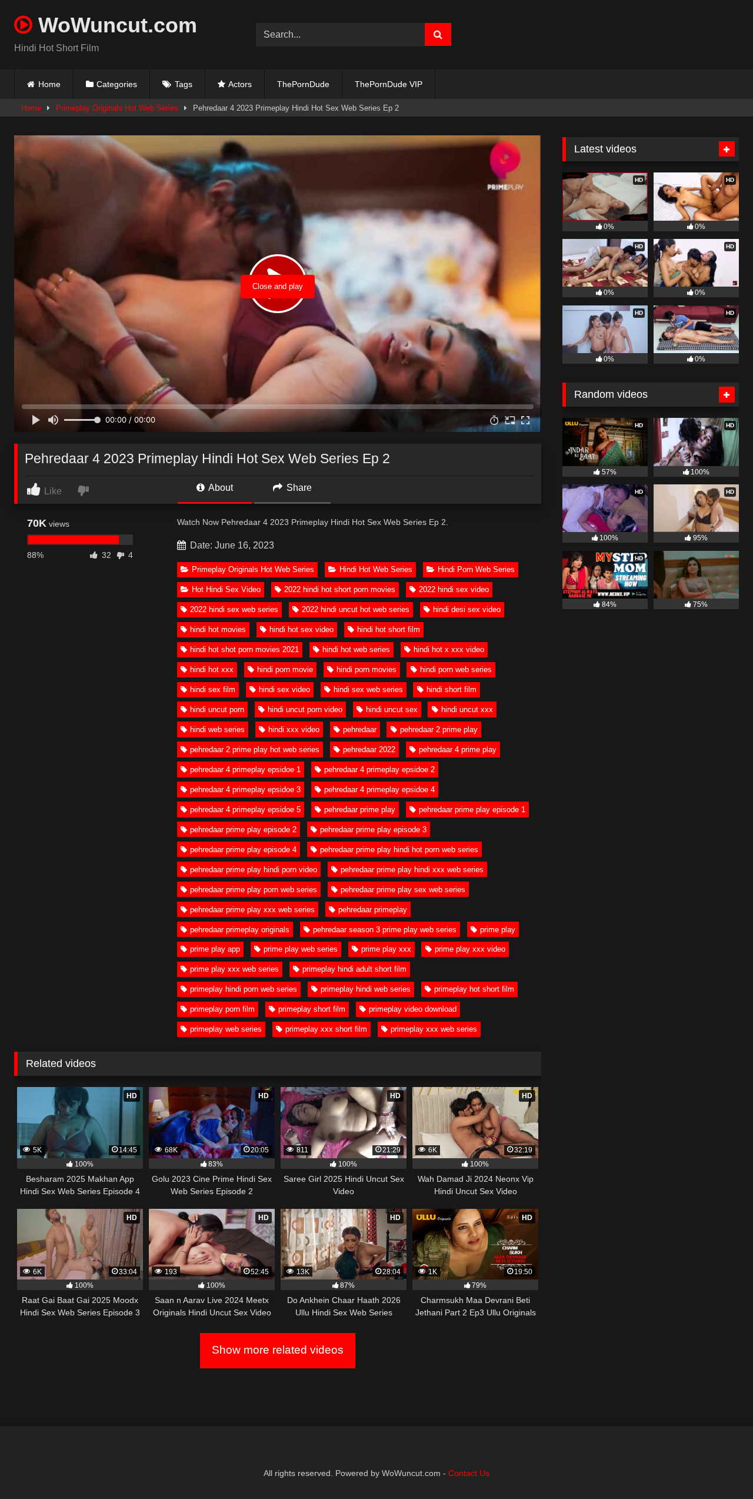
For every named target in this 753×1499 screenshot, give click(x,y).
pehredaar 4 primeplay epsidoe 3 (245, 789)
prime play (497, 929)
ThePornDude (303, 84)
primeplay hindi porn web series (243, 989)
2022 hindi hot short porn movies (339, 589)
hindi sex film (212, 689)
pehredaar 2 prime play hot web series (254, 749)
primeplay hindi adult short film (354, 969)
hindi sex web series (368, 689)
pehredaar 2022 (369, 749)
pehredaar (359, 729)
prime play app (215, 949)
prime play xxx (386, 949)
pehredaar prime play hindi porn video (253, 869)
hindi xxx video (293, 729)
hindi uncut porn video (305, 709)
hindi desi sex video (467, 609)
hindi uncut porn (217, 709)
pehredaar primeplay (372, 909)
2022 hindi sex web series (234, 609)
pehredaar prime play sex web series (403, 889)
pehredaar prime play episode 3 (373, 829)
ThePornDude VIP (388, 84)
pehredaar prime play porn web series (253, 889)
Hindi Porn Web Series (476, 569)
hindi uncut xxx (467, 709)
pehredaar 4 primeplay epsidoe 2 (379, 769)
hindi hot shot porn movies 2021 (244, 649)
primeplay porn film (222, 1009)
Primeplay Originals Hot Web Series (117, 108)
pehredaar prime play (359, 809)
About (219, 488)
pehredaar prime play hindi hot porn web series (399, 849)
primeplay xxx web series (434, 1029)
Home (49, 84)
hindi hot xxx (212, 669)
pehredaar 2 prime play (439, 729)
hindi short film (452, 689)
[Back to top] (716, 1464)
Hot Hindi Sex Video (226, 589)
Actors (240, 84)
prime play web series (301, 949)
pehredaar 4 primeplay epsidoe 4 (379, 789)
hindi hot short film (388, 629)
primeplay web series (226, 1029)
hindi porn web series (456, 669)
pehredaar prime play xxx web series (252, 909)
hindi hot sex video (301, 629)
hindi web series (217, 729)
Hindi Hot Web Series (375, 569)
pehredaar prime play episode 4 (243, 849)
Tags (183, 84)
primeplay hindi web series (366, 989)
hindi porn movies (366, 669)
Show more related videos (278, 1350)
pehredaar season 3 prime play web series (385, 929)
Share (298, 488)
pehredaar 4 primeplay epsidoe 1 (245, 769)
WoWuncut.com (114, 25)
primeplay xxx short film (326, 1029)
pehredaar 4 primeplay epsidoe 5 (245, 809)
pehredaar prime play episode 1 (472, 809)
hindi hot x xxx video (449, 649)
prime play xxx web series (234, 969)
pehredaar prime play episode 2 (243, 829)
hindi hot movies (218, 629)
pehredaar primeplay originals (239, 929)
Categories (116, 84)
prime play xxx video (470, 949)
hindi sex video (284, 689)
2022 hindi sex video (454, 589)
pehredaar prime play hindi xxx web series (412, 869)
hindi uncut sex (392, 709)
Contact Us (468, 1473)
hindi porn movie (285, 669)
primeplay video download (413, 1009)
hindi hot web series (356, 649)
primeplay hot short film (474, 989)
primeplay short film (311, 1009)
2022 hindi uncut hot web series (355, 609)
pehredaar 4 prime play (458, 749)
